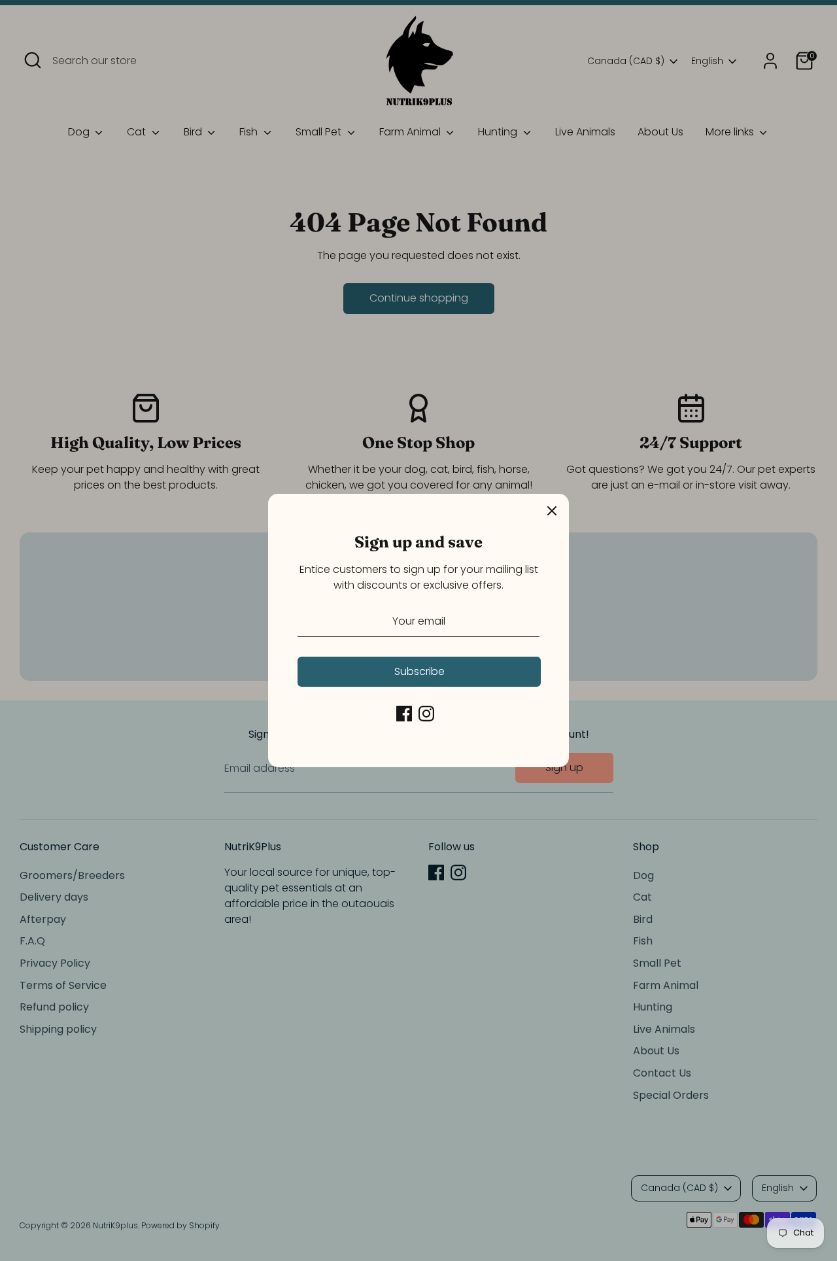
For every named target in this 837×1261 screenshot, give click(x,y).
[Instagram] (426, 713)
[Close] (552, 510)
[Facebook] (404, 713)
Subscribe (419, 671)
